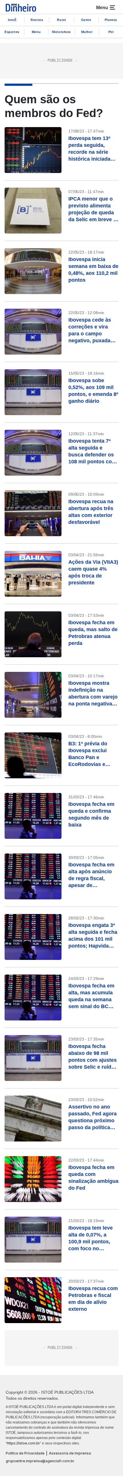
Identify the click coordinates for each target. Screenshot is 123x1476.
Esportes (12, 32)
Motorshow (61, 32)
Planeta (111, 20)
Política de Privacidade (25, 1453)
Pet (111, 32)
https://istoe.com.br (23, 1443)
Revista (37, 20)
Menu (36, 32)
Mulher (87, 32)
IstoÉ (12, 20)
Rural (61, 20)
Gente (86, 20)
